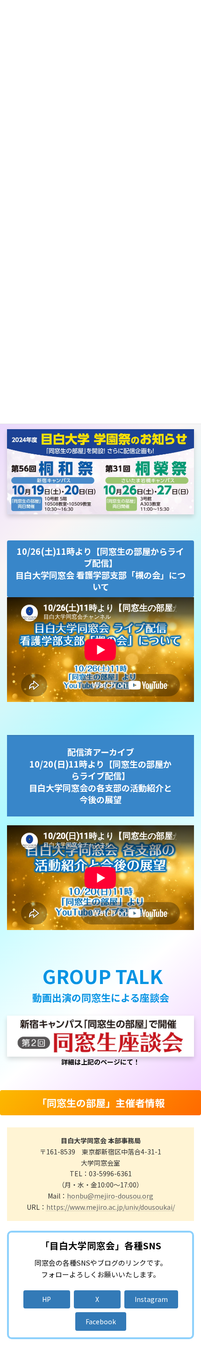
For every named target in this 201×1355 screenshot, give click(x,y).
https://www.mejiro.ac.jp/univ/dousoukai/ (110, 1207)
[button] (46, 1299)
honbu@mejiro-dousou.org (110, 1195)
